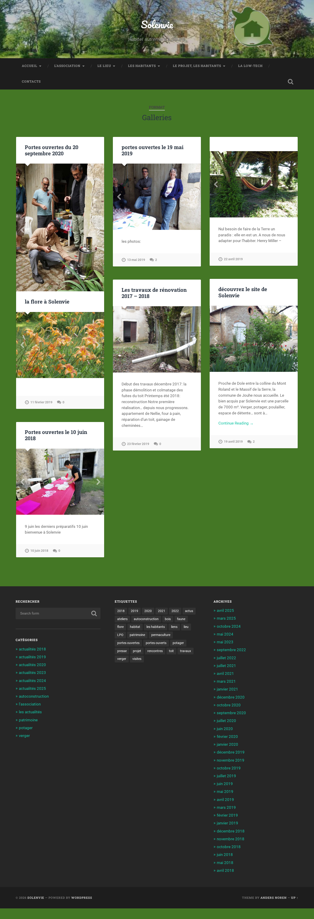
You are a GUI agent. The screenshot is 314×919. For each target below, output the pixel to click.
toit (171, 651)
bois (168, 619)
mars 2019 (226, 807)
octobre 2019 (229, 768)
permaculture (160, 635)
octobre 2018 (229, 846)
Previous (22, 230)
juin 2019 (225, 783)
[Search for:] (58, 613)
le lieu (104, 66)
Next (98, 230)
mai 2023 (225, 642)
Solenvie (157, 24)
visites (136, 659)
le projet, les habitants (197, 66)
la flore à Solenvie (47, 301)
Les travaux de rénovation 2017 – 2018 (154, 292)
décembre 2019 (231, 752)
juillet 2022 (226, 658)
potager (26, 727)
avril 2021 (225, 673)
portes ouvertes (128, 643)
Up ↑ (294, 897)
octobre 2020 (229, 705)
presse (122, 651)
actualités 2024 (32, 680)
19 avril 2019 (233, 442)
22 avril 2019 (233, 259)
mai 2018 (225, 862)
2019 (134, 611)
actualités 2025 (32, 688)
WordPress (81, 897)
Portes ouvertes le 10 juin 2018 (56, 435)
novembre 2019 (230, 760)
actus (189, 611)
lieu (186, 627)
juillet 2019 (226, 776)
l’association (67, 66)
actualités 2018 (32, 649)
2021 (161, 611)
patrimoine (28, 720)
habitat (135, 627)
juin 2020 (225, 728)
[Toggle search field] (290, 82)
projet (137, 651)
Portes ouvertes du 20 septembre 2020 (51, 150)
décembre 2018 (231, 831)
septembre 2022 (231, 649)
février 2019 (227, 815)
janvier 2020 (227, 744)
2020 (148, 611)
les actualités (30, 712)
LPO (120, 635)
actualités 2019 (32, 657)
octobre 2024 (229, 626)
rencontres (155, 651)
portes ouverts (156, 643)
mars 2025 (226, 618)
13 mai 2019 (136, 260)
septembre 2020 (231, 713)
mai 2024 (225, 634)
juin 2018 (225, 854)
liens (174, 627)
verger (24, 735)
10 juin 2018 (39, 551)
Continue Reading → (236, 423)
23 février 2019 (138, 444)
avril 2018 (225, 870)
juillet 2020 (226, 720)
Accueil (29, 66)
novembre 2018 (230, 839)
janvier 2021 (227, 689)
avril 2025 (225, 610)
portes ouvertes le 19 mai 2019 (152, 150)
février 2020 (227, 736)
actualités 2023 (32, 672)
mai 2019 (225, 791)
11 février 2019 (41, 402)
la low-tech (250, 66)
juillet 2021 (226, 665)
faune (181, 619)
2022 (175, 611)
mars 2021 (226, 681)
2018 (121, 611)
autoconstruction (34, 696)
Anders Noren (273, 897)
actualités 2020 (32, 664)
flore (120, 627)
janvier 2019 (227, 823)
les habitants (142, 66)
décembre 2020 (231, 697)
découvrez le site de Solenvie (242, 292)
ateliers (122, 619)
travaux (185, 651)
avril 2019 (225, 799)
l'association (30, 704)
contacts (31, 81)
